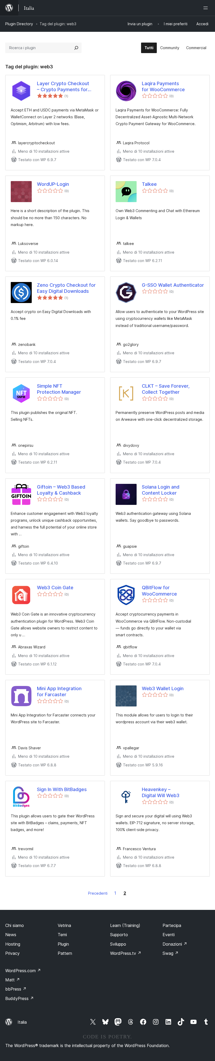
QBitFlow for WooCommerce (159, 590)
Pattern (65, 953)
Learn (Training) (125, 925)
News (10, 934)
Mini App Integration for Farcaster (59, 691)
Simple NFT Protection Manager (59, 389)
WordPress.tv (125, 953)
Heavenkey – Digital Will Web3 (160, 792)
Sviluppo (118, 944)
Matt (12, 979)
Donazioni (175, 944)
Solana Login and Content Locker (160, 490)
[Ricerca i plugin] (76, 48)
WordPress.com (23, 970)
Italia (22, 1022)
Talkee (149, 184)
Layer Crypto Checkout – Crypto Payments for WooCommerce (63, 87)
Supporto (119, 934)
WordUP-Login (53, 184)
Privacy (12, 953)
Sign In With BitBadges (62, 789)
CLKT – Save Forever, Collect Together (166, 389)
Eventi (169, 934)
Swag (171, 953)
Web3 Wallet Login (163, 688)
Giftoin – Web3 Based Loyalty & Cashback (61, 490)
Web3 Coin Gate (55, 587)
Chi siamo (14, 925)
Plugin (63, 944)
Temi (62, 934)
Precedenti (98, 893)
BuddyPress (19, 998)
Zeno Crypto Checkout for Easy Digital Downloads (66, 288)
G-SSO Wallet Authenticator (173, 285)
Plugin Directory (19, 24)
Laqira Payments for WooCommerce (163, 86)
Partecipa (172, 925)
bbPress (15, 989)
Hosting (12, 944)
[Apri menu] (206, 8)
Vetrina (64, 925)
